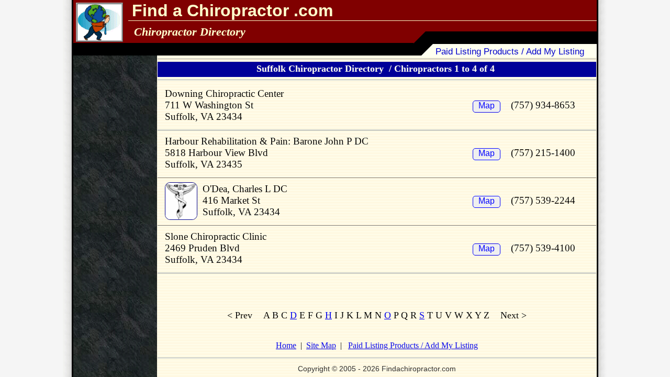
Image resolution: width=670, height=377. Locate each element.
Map (486, 105)
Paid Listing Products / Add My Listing (510, 52)
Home (286, 345)
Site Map (321, 345)
